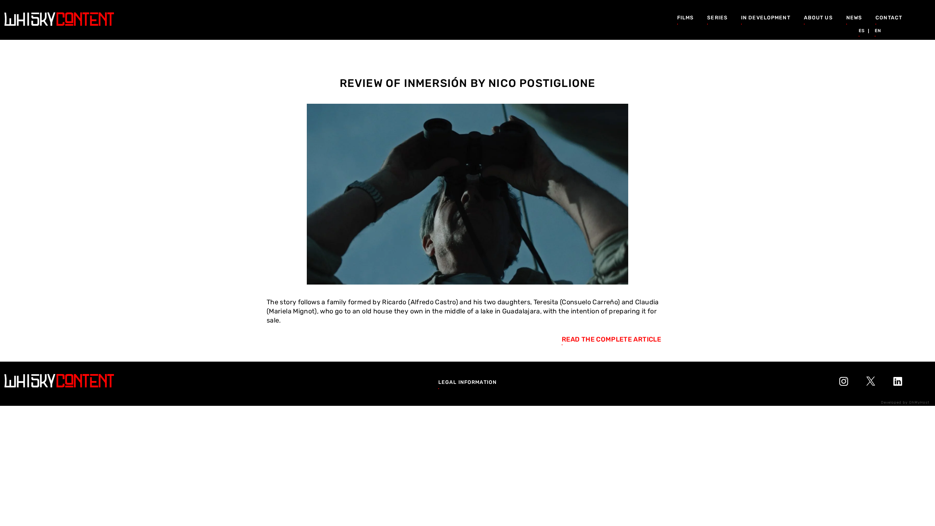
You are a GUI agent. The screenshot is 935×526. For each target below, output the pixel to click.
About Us (818, 18)
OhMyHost (919, 402)
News (854, 18)
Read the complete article (611, 339)
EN (878, 30)
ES (862, 30)
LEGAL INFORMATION (467, 382)
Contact (888, 18)
